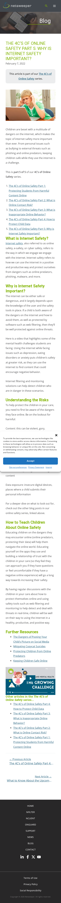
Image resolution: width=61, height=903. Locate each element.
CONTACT (30, 849)
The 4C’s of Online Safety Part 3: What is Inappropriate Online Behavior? (31, 718)
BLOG (30, 843)
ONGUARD (30, 824)
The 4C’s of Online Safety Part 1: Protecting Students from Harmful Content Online (33, 742)
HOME (30, 805)
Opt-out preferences (18, 467)
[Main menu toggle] (54, 6)
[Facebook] (28, 857)
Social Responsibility (30, 890)
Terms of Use (30, 877)
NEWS (30, 837)
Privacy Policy (31, 884)
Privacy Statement (36, 467)
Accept (30, 461)
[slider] (30, 692)
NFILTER (30, 812)
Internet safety (14, 243)
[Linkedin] (22, 857)
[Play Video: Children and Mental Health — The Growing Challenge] (30, 678)
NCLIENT (30, 818)
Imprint (49, 467)
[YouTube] (39, 857)
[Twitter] (33, 857)
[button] (56, 435)
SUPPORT (30, 830)
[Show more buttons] (52, 692)
